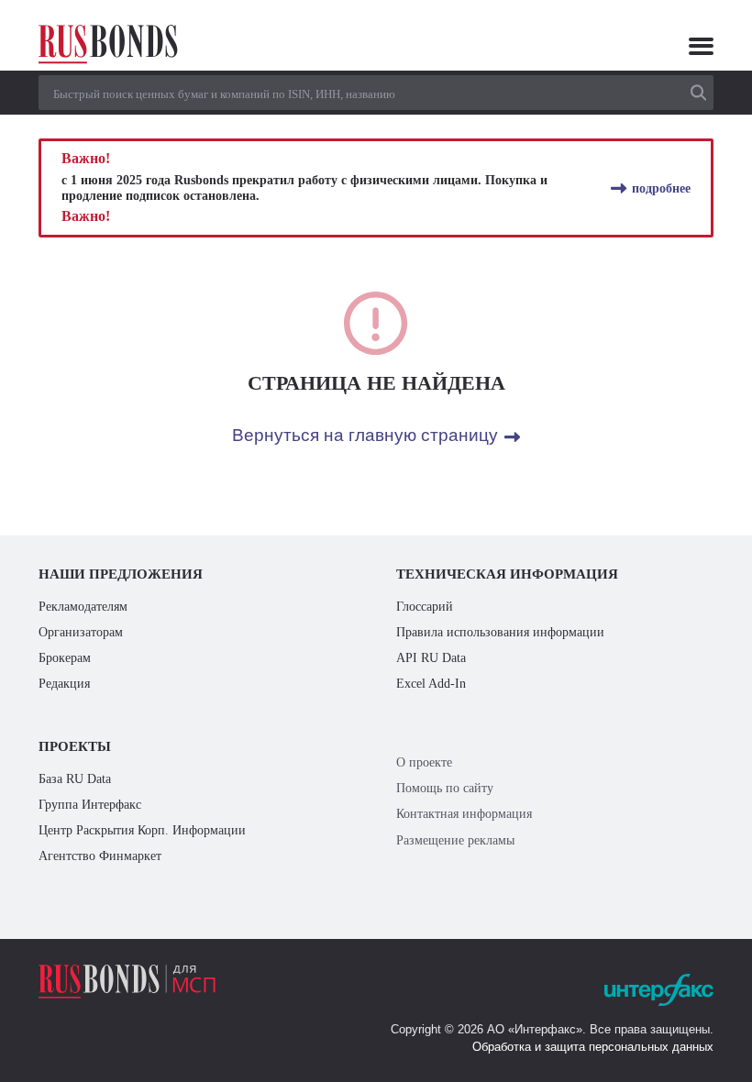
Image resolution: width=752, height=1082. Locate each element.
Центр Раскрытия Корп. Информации (142, 830)
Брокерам (65, 657)
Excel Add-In (431, 683)
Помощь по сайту (444, 787)
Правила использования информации (500, 631)
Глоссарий (424, 606)
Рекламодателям (83, 606)
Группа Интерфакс (90, 804)
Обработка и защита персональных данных (592, 1047)
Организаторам (81, 631)
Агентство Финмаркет (100, 855)
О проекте (424, 762)
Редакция (64, 683)
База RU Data (75, 778)
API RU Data (431, 657)
